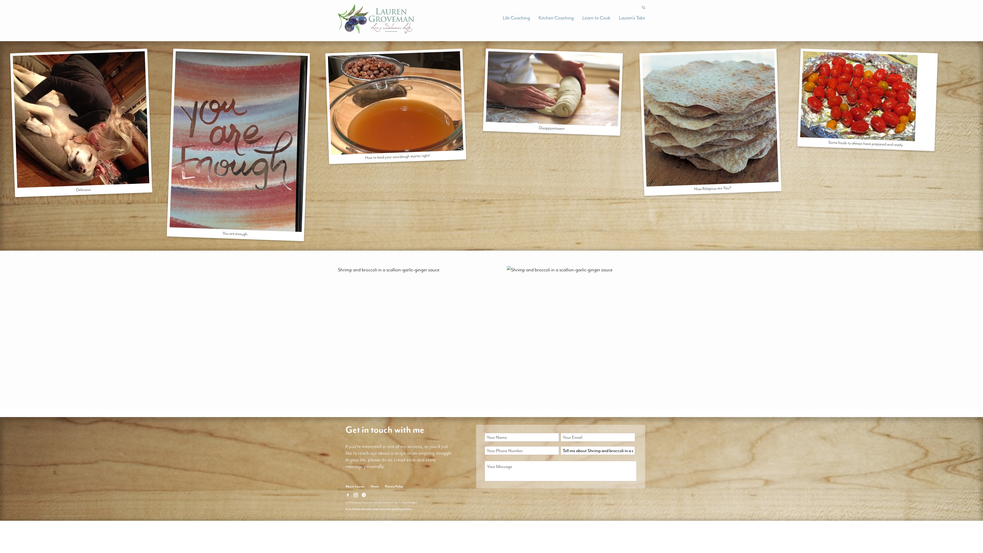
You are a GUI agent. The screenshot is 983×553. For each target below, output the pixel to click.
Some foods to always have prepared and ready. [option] (866, 143)
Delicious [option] (83, 190)
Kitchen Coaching (556, 18)
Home (375, 486)
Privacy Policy (394, 486)
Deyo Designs (409, 502)
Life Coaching (516, 18)
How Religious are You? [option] (712, 188)
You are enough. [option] (235, 234)
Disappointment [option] (552, 128)
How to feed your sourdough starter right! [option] (397, 157)
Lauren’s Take (632, 18)
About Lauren (355, 486)
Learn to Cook (596, 18)
